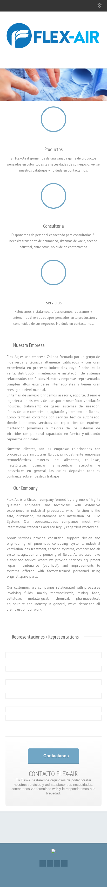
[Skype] (64, 863)
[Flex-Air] (53, 57)
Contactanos (56, 756)
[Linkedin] (57, 863)
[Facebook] (42, 863)
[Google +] (50, 863)
